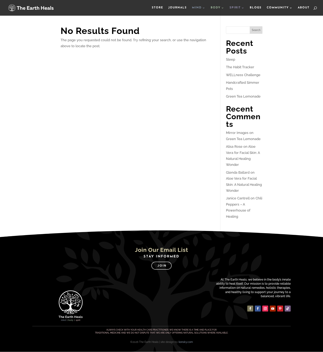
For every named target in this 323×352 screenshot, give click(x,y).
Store (157, 8)
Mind (197, 8)
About (304, 8)
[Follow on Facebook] (250, 309)
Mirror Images (237, 133)
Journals (177, 8)
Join (162, 265)
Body (216, 8)
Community (278, 8)
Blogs (256, 8)
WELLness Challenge (243, 75)
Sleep (230, 59)
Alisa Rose (234, 146)
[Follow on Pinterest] (280, 309)
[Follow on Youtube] (273, 309)
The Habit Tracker (240, 67)
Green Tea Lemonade (243, 96)
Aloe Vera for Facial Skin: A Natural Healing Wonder (244, 184)
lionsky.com (186, 341)
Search (256, 30)
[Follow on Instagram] (265, 309)
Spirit (235, 8)
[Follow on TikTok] (288, 309)
